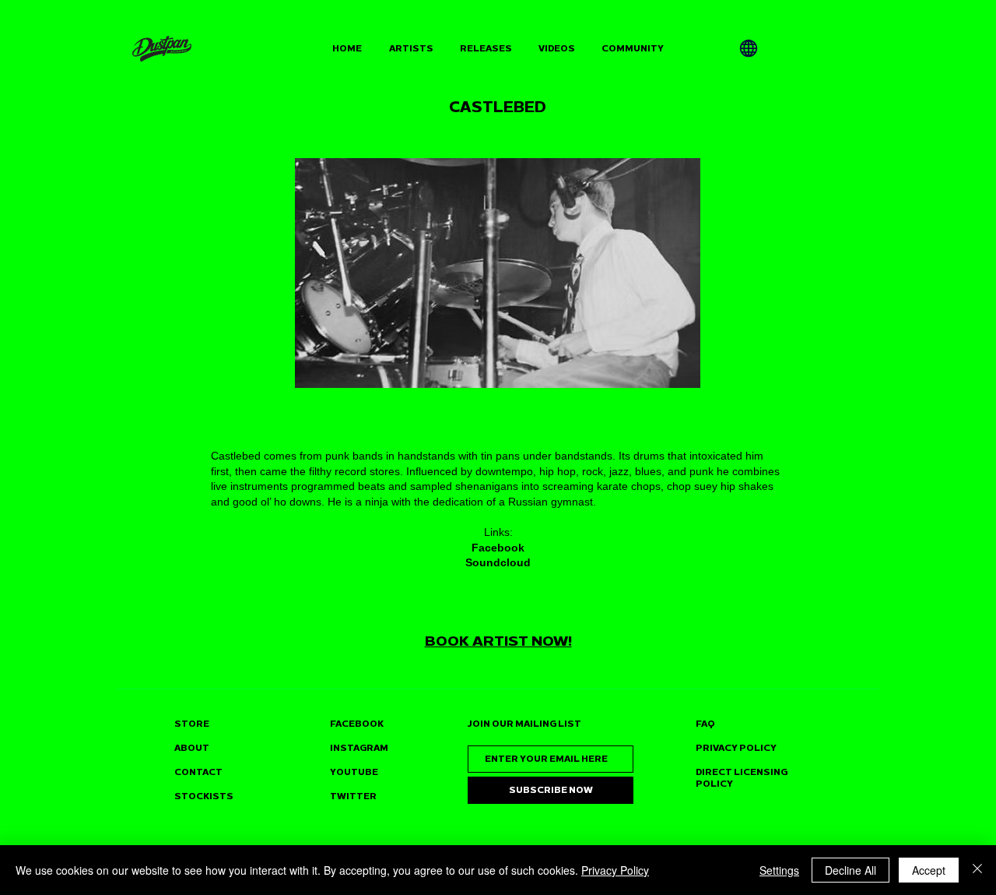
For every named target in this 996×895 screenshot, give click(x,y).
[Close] (977, 870)
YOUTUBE (354, 772)
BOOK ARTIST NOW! (498, 641)
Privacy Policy (615, 870)
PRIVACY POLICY (736, 748)
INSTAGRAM (359, 748)
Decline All (850, 870)
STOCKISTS (203, 796)
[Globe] (748, 48)
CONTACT (198, 772)
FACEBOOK (357, 724)
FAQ (705, 724)
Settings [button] (779, 870)
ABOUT (191, 748)
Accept (928, 870)
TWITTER (353, 796)
